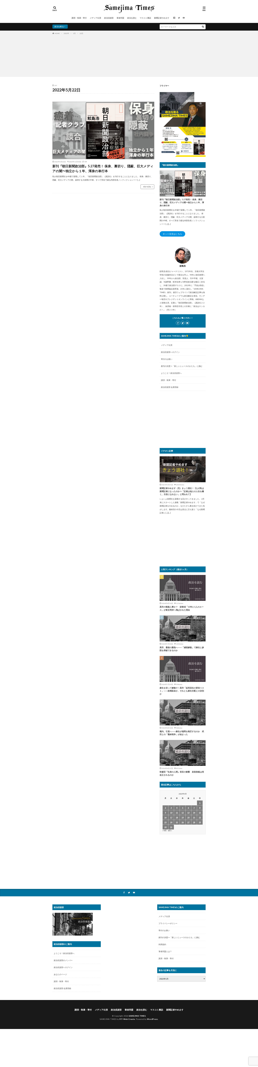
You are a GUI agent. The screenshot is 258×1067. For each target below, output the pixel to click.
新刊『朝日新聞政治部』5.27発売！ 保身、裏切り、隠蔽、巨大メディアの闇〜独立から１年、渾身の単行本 (102, 168)
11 (177, 812)
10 (171, 812)
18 (177, 817)
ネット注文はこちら (172, 234)
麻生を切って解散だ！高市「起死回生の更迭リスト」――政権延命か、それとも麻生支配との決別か (182, 691)
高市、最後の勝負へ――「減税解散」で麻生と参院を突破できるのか (182, 649)
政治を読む (132, 18)
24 (171, 822)
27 (188, 822)
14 (194, 812)
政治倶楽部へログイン (170, 352)
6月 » (170, 830)
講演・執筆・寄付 (79, 18)
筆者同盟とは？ (165, 951)
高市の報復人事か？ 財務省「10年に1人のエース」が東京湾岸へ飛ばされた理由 (182, 608)
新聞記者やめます (161, 18)
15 (200, 812)
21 (194, 817)
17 (171, 817)
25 (177, 822)
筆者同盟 (120, 18)
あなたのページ (60, 974)
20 (188, 817)
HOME (57, 33)
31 (171, 827)
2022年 (66, 33)
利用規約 (162, 944)
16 (165, 817)
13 (188, 812)
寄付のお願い (166, 359)
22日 (81, 33)
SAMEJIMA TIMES (137, 1016)
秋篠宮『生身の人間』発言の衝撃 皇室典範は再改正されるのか (182, 773)
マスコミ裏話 (145, 18)
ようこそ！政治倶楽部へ (171, 373)
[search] (203, 26)
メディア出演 (95, 18)
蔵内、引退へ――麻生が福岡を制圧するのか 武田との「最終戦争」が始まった (182, 733)
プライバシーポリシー (168, 923)
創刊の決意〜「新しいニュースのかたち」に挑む (181, 366)
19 (183, 817)
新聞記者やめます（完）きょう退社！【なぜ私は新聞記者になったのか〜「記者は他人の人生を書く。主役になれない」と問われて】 (182, 491)
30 (165, 827)
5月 (74, 33)
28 (194, 822)
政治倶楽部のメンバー (63, 960)
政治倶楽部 (109, 18)
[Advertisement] (129, 55)
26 (183, 822)
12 (183, 812)
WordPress (152, 1019)
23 (165, 822)
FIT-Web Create (127, 1019)
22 (200, 817)
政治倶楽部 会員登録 (169, 387)
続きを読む (147, 187)
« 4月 (164, 830)
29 (200, 822)
